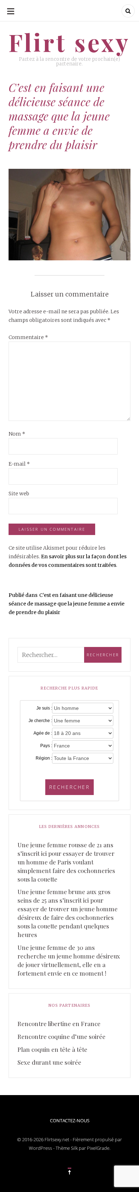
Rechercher (69, 787)
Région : (44, 758)
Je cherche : (40, 720)
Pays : (46, 745)
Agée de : (43, 733)
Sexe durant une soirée (49, 1062)
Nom (17, 434)
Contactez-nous (69, 1120)
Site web (19, 493)
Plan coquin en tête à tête (52, 1049)
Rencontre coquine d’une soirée (61, 1036)
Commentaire (28, 337)
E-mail (19, 464)
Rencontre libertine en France (59, 1023)
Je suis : (44, 708)
